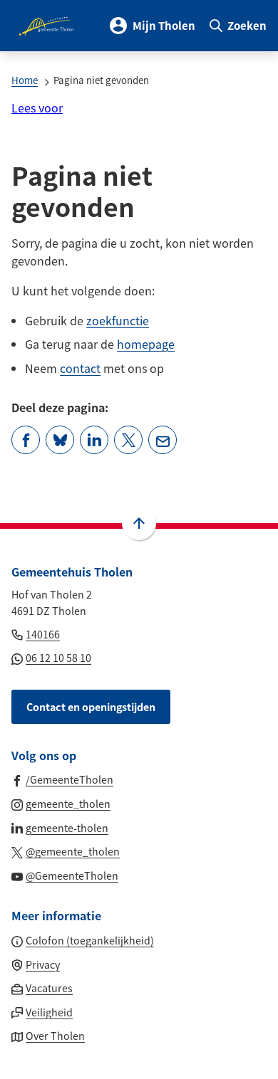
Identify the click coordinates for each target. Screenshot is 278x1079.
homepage (146, 343)
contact (80, 368)
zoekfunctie (117, 320)
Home (24, 80)
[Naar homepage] (47, 25)
